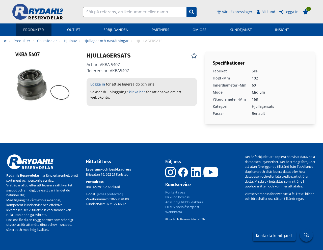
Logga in (291, 11)
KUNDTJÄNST (241, 29)
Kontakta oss (175, 192)
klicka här (137, 92)
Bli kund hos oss (177, 197)
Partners (160, 29)
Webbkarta (173, 212)
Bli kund (268, 11)
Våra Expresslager (237, 11)
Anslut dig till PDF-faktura (184, 202)
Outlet (73, 29)
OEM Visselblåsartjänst (182, 207)
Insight (282, 29)
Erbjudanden (115, 29)
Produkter (33, 29)
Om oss (199, 29)
